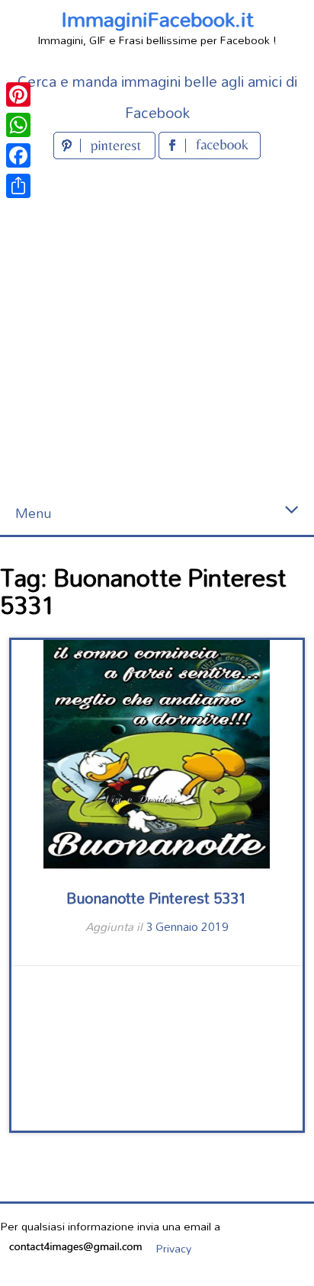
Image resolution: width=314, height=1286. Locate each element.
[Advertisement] (157, 328)
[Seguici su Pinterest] (106, 154)
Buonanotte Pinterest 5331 (156, 897)
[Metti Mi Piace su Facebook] (210, 154)
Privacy (173, 1248)
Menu (33, 513)
